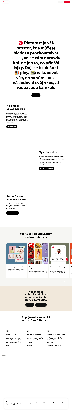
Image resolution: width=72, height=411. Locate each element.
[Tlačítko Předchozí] (61, 281)
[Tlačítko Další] (64, 281)
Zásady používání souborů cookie (17, 405)
